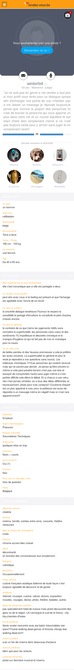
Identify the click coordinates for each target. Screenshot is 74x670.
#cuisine (14, 186)
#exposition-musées (60, 164)
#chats (37, 164)
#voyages (37, 186)
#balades (60, 186)
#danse (14, 164)
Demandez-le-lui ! (37, 50)
